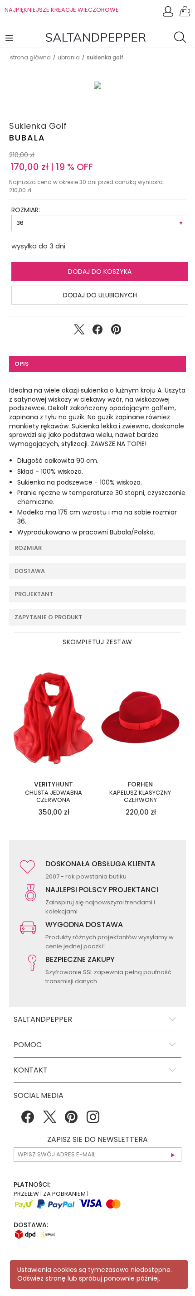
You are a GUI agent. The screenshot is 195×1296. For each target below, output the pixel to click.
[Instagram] (93, 1120)
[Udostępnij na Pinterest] (116, 331)
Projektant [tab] (34, 594)
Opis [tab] (22, 363)
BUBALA (27, 137)
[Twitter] (49, 1120)
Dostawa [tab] (30, 571)
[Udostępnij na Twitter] (79, 331)
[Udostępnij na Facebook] (97, 331)
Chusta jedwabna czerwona (53, 796)
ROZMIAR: (25, 209)
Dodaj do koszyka (100, 271)
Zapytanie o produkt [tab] (48, 617)
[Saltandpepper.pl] (96, 36)
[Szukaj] (182, 38)
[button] (10, 37)
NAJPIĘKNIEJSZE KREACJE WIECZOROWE (62, 9)
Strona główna (30, 57)
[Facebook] (27, 1120)
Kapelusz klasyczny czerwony (140, 796)
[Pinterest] (71, 1120)
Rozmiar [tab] (28, 548)
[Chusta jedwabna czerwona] (53, 717)
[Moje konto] (169, 14)
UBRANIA (69, 57)
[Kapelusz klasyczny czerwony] (140, 717)
